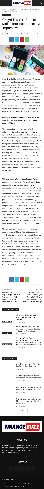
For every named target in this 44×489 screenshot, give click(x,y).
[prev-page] (3, 351)
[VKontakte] (33, 468)
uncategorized (12, 10)
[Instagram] (27, 468)
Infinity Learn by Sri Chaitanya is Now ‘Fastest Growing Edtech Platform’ (27, 317)
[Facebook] (11, 39)
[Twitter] (17, 39)
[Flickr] (22, 468)
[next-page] (7, 351)
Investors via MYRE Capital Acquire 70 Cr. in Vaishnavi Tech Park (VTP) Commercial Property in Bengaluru (11, 297)
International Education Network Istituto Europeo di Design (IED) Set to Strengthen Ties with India (28, 329)
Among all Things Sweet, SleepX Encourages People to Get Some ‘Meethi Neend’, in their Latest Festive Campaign (32, 297)
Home (4, 10)
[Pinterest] (22, 39)
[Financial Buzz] (3, 34)
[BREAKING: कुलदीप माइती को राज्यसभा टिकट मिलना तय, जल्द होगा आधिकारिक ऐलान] (8, 379)
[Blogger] (11, 468)
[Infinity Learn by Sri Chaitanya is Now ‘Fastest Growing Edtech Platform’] (8, 318)
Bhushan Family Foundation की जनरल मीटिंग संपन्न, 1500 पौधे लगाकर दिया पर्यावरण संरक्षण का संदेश (28, 401)
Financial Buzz (12, 34)
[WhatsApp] (27, 39)
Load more (21, 411)
